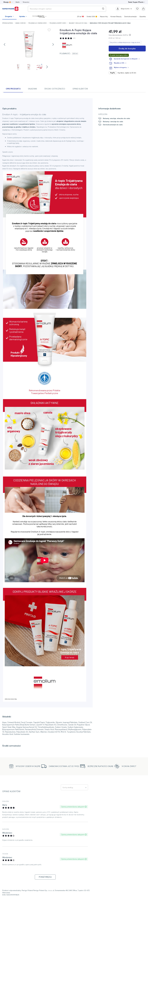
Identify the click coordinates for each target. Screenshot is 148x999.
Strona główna (7, 23)
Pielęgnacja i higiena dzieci (37, 23)
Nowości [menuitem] (26, 2)
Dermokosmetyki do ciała (113, 125)
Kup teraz (69, 657)
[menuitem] (9, 16)
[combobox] (67, 9)
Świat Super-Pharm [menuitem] (135, 2)
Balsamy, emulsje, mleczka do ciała (116, 118)
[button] (39, 16)
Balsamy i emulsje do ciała (78, 23)
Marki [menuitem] (18, 2)
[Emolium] (67, 45)
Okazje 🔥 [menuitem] (7, 2)
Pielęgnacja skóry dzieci (58, 23)
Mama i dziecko (20, 23)
